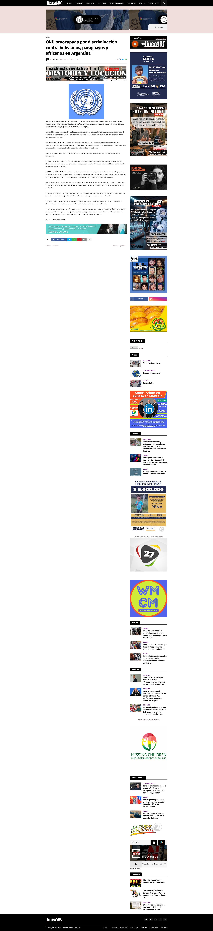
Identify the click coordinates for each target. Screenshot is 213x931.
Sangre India (148, 383)
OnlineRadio (153, 928)
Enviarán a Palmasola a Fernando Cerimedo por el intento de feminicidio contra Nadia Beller (155, 634)
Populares (136, 874)
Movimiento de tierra (151, 363)
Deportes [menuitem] (131, 3)
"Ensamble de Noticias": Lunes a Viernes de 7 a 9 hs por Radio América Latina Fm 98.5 (155, 894)
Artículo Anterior (52, 246)
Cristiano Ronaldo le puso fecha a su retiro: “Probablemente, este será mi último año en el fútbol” (154, 680)
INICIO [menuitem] (69, 3)
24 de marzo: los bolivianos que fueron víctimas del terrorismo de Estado (154, 907)
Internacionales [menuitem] (116, 3)
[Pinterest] (79, 239)
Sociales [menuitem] (102, 3)
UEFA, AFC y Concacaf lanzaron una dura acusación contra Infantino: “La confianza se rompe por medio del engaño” (154, 695)
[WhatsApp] (126, 59)
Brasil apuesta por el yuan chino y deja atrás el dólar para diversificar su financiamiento (153, 803)
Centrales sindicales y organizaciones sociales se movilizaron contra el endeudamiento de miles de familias (154, 446)
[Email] (84, 239)
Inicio (48, 37)
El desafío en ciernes (151, 373)
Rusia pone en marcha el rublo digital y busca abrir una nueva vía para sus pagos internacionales (155, 461)
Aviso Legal (134, 928)
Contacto (143, 928)
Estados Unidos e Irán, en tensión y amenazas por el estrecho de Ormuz (153, 815)
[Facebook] (120, 59)
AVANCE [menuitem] (142, 3)
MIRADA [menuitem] (151, 3)
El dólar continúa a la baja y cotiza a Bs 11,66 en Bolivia (154, 473)
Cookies (105, 928)
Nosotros (164, 928)
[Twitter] (123, 59)
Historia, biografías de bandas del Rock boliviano (154, 881)
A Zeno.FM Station (135, 868)
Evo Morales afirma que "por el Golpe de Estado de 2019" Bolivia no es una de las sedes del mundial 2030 (154, 710)
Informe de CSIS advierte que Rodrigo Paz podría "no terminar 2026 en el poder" (155, 647)
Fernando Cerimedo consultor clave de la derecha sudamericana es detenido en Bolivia (155, 659)
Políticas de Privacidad (119, 928)
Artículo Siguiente (119, 246)
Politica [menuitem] (79, 3)
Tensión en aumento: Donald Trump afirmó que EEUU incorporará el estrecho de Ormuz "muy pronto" (154, 789)
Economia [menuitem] (90, 3)
